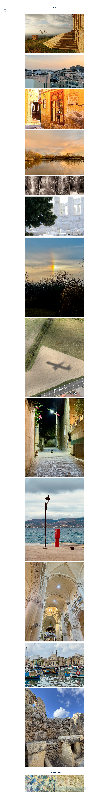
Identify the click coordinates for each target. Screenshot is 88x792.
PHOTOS (5, 9)
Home (5, 6)
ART (4, 8)
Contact (5, 14)
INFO (5, 11)
